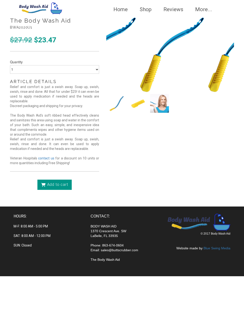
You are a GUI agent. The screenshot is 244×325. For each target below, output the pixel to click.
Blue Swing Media (216, 248)
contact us (46, 158)
